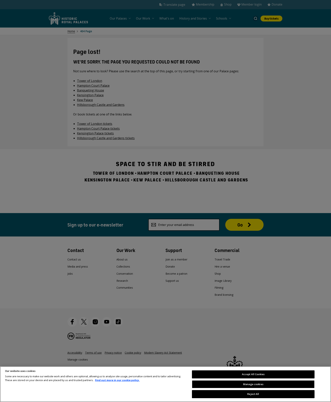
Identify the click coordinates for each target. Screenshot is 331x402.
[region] (165, 384)
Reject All (253, 394)
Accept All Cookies (253, 374)
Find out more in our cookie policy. (117, 380)
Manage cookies (253, 384)
